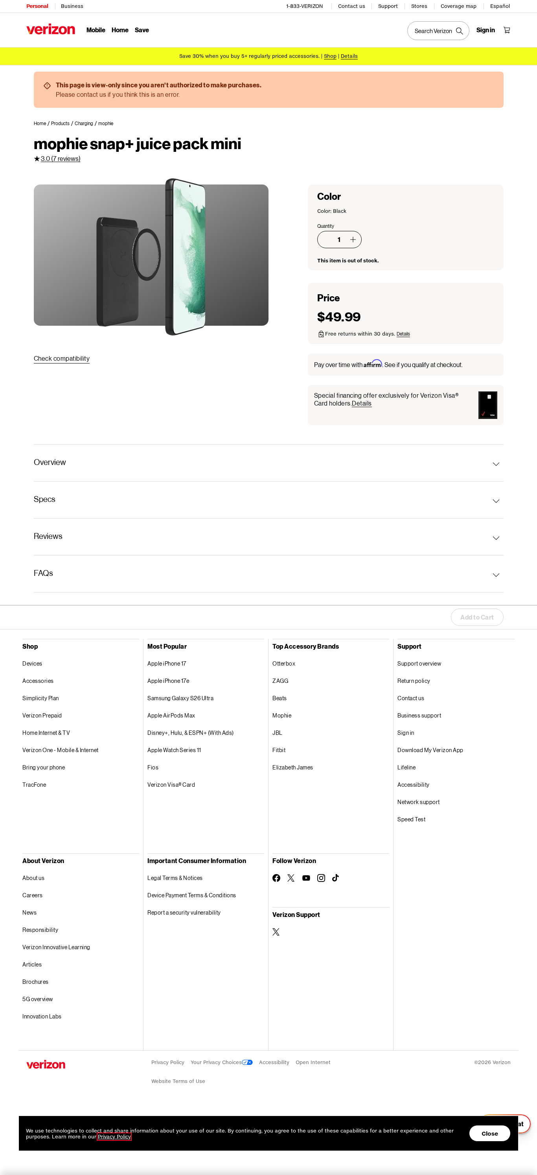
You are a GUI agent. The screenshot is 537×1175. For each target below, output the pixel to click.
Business (72, 6)
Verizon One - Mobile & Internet (60, 750)
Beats (279, 698)
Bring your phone (43, 767)
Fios (152, 767)
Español (500, 6)
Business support (419, 715)
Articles (32, 964)
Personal (37, 6)
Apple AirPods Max (171, 715)
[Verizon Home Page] (50, 29)
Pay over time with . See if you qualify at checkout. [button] (388, 364)
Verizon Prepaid (42, 715)
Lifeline (406, 767)
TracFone (34, 784)
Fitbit (278, 750)
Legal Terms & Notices (175, 877)
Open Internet (313, 1062)
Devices (32, 663)
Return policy (413, 680)
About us (33, 877)
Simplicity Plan (40, 698)
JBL (277, 732)
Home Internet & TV (46, 732)
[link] (42, 123)
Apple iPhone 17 (166, 663)
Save (142, 29)
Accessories (38, 680)
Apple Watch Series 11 (174, 750)
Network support (418, 802)
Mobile (95, 29)
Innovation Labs (42, 1016)
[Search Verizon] (438, 30)
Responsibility (40, 929)
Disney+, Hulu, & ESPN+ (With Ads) (190, 732)
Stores (419, 6)
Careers (32, 895)
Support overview (419, 663)
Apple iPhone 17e (168, 680)
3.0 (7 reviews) (61, 158)
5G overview (37, 999)
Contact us (351, 6)
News (29, 912)
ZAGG (280, 680)
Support (388, 6)
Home (120, 29)
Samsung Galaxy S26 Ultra (180, 698)
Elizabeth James (292, 767)
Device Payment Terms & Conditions (191, 895)
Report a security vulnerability (184, 912)
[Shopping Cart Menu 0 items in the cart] (506, 30)
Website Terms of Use (178, 1081)
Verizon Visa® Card (171, 784)
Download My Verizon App (430, 750)
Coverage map (458, 6)
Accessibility (413, 784)
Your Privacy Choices (216, 1062)
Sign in (405, 732)
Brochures (35, 981)
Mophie (281, 715)
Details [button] (349, 56)
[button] (353, 239)
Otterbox (283, 663)
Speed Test (411, 819)
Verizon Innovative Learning (56, 947)
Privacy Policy (167, 1062)
